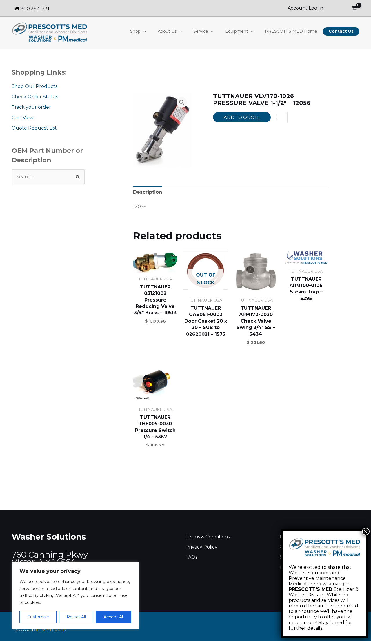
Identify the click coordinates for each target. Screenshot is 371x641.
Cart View (23, 117)
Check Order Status (35, 96)
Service (200, 31)
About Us (167, 31)
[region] (75, 595)
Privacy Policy (201, 547)
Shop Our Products (34, 86)
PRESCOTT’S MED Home (291, 31)
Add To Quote (242, 117)
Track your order (31, 107)
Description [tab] (147, 192)
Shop (135, 31)
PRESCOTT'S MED (50, 630)
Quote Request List (34, 128)
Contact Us (341, 31)
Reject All (76, 617)
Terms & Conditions (208, 537)
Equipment (236, 31)
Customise (38, 617)
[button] (143, 31)
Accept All (113, 617)
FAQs (191, 557)
